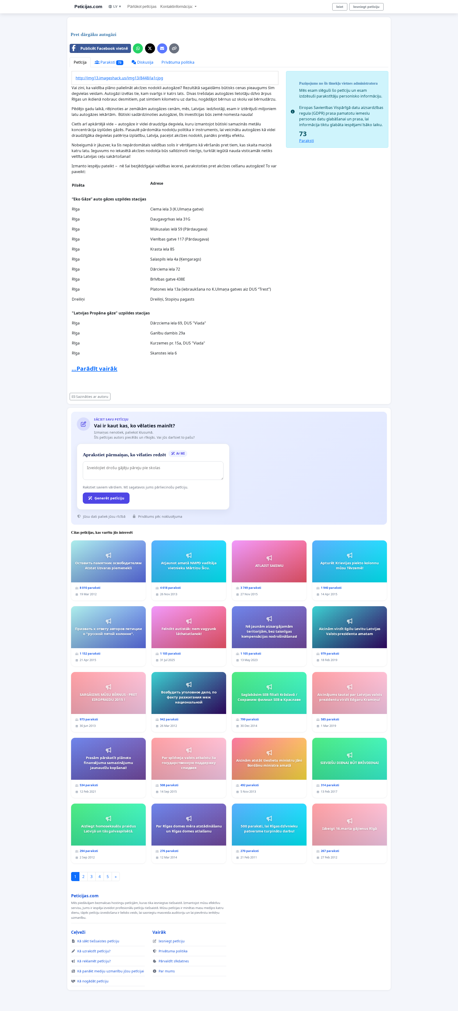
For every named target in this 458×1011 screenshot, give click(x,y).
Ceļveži (78, 932)
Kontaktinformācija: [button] (177, 7)
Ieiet (339, 7)
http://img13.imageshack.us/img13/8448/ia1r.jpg (119, 78)
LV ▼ (117, 6)
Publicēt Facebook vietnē (104, 48)
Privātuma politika (177, 62)
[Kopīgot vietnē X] (150, 48)
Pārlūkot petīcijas (141, 7)
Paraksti (110, 62)
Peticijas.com (88, 6)
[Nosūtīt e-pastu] (162, 48)
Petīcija (80, 62)
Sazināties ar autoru (92, 396)
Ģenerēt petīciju (109, 498)
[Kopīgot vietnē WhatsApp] (138, 48)
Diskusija (144, 62)
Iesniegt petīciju (366, 7)
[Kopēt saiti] (174, 48)
